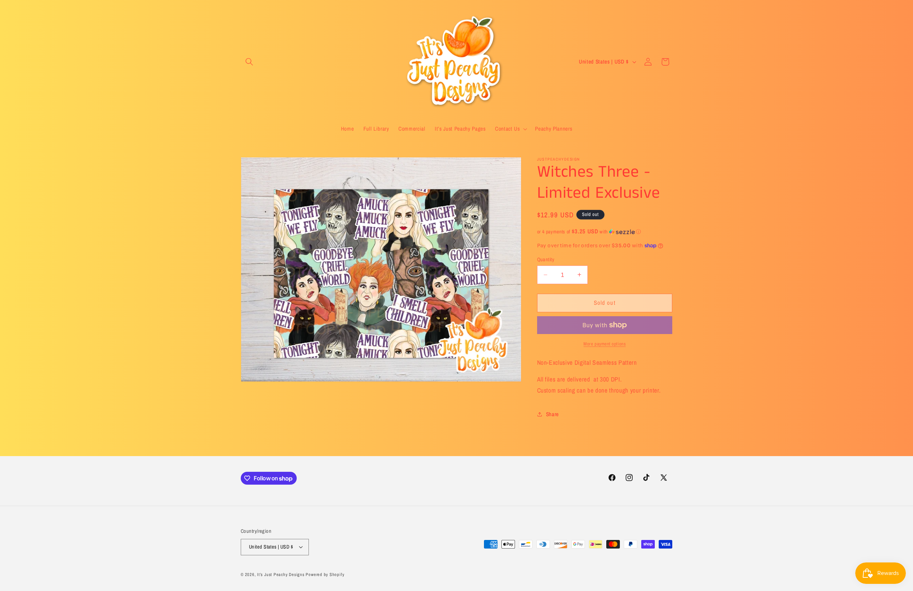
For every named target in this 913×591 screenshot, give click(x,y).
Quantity (546, 259)
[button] (249, 61)
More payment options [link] (604, 343)
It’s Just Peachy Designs (280, 574)
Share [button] (552, 414)
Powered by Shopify (325, 574)
